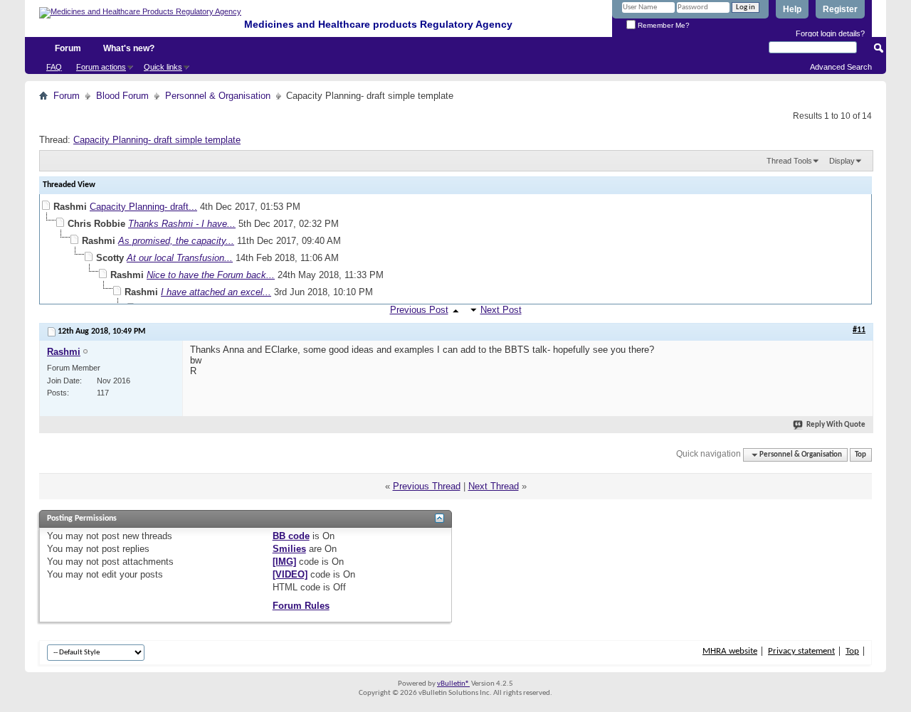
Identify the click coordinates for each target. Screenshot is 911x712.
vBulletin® (453, 684)
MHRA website (729, 651)
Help (792, 9)
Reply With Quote (835, 425)
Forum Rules (301, 605)
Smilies (289, 548)
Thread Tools (789, 160)
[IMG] (284, 561)
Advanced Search (841, 67)
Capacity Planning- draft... (143, 206)
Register (840, 9)
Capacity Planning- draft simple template (157, 139)
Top (860, 455)
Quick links (163, 67)
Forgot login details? (830, 33)
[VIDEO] (290, 574)
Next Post (501, 309)
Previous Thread (426, 486)
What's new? (128, 48)
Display (842, 160)
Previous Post (419, 309)
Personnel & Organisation (217, 95)
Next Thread (493, 486)
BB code (291, 536)
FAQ (54, 67)
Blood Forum (122, 95)
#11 (859, 330)
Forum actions (101, 67)
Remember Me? (663, 25)
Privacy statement (801, 651)
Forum (68, 48)
